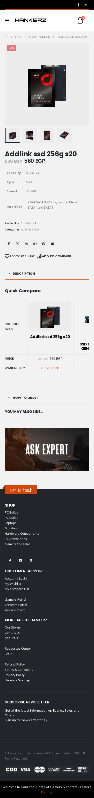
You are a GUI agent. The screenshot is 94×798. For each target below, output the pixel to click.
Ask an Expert (15, 610)
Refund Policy (15, 664)
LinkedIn (26, 244)
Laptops (11, 523)
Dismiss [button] (47, 792)
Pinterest (43, 244)
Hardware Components (22, 533)
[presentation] (10, 84)
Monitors (11, 528)
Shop (10, 505)
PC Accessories (16, 539)
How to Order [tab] (26, 397)
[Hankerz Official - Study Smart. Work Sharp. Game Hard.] (31, 20)
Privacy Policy (15, 675)
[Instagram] (86, 5)
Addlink (26, 229)
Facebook (9, 244)
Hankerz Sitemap (17, 680)
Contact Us (12, 632)
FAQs (8, 654)
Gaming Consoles (18, 544)
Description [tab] (24, 273)
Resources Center (18, 648)
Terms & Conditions (19, 669)
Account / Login (16, 578)
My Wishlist (13, 583)
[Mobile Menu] (9, 20)
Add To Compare (56, 256)
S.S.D (35, 229)
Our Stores (13, 627)
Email (52, 244)
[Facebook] (78, 5)
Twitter (17, 244)
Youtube (20, 560)
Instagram (31, 560)
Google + (35, 244)
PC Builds (11, 517)
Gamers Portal (15, 599)
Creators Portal (16, 605)
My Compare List (17, 589)
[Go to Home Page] (6, 36)
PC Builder (12, 512)
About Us (11, 638)
